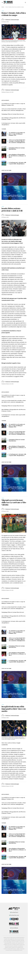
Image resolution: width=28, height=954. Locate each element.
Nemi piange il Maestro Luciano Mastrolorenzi (13, 114)
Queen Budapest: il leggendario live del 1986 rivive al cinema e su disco (17, 156)
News (3, 206)
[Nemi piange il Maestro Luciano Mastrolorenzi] (4, 148)
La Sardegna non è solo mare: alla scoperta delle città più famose (17, 163)
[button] (2, 2)
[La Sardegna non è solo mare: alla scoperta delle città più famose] (4, 163)
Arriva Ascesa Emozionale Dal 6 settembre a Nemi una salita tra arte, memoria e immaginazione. (17, 141)
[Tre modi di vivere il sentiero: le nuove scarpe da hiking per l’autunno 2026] (4, 134)
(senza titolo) (6, 182)
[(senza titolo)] (14, 179)
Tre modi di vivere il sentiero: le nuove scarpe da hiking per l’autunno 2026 (17, 134)
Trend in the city (6, 193)
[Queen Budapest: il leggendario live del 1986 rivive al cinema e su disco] (4, 155)
